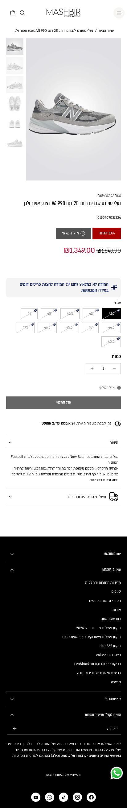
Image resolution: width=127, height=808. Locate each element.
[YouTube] (35, 797)
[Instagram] (77, 797)
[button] (63, 402)
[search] (22, 13)
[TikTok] (63, 797)
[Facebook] (91, 797)
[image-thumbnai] (14, 46)
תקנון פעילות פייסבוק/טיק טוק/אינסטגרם (91, 637)
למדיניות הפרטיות (25, 755)
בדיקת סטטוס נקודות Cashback (97, 664)
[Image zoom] (73, 109)
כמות (116, 356)
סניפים (116, 591)
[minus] (114, 369)
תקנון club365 (110, 646)
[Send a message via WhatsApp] (116, 773)
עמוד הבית (106, 30)
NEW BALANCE (109, 195)
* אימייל (112, 729)
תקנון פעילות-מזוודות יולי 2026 (98, 628)
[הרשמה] (14, 729)
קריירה (116, 682)
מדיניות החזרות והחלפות (103, 582)
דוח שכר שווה (111, 618)
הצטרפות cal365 (108, 655)
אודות (117, 609)
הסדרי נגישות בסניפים (105, 601)
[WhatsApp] (49, 797)
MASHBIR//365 (57, 775)
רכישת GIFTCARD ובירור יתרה (99, 673)
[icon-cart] (13, 13)
